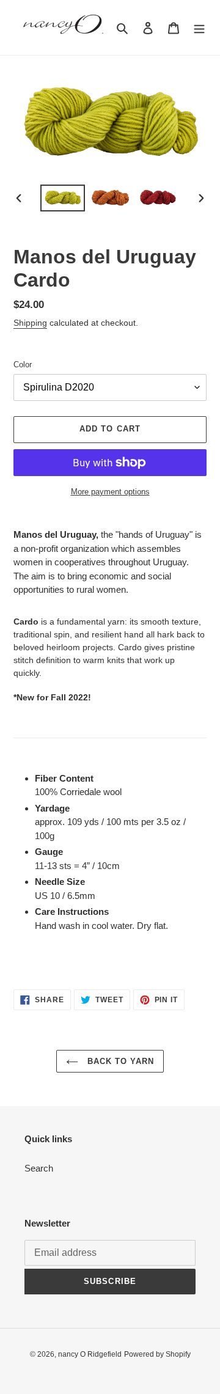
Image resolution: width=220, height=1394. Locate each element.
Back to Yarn (119, 1061)
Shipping (30, 323)
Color (22, 364)
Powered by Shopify (157, 1354)
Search (38, 1168)
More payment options (110, 491)
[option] (62, 198)
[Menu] (199, 28)
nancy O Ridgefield (90, 1354)
